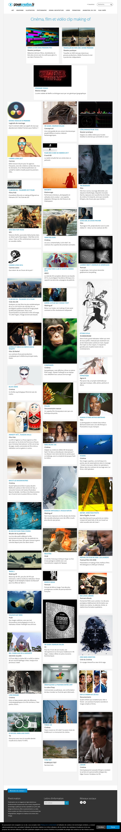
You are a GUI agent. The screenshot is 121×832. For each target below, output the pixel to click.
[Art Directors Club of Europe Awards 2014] (60, 260)
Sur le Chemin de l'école (89, 694)
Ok (66, 803)
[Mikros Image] (50, 575)
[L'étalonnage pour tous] (95, 114)
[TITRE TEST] (60, 749)
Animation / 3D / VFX (89, 10)
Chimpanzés (48, 365)
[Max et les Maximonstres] (24, 467)
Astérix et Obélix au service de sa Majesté (21, 348)
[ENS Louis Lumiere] (92, 583)
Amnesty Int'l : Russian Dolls (20, 435)
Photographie (42, 10)
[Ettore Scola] (95, 306)
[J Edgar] (95, 737)
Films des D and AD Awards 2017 (56, 153)
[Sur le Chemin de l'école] (93, 681)
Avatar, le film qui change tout (56, 303)
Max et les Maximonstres (18, 481)
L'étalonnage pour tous (89, 129)
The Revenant (85, 186)
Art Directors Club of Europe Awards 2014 (59, 270)
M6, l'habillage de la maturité (20, 653)
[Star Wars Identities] (95, 635)
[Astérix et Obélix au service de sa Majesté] (24, 334)
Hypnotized (84, 376)
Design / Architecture (56, 10)
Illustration (30, 10)
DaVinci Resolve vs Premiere (19, 121)
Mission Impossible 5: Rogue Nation (58, 511)
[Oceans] (95, 444)
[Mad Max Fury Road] (24, 216)
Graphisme (19, 10)
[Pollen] (58, 393)
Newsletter (91, 4)
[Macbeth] (60, 178)
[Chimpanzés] (60, 341)
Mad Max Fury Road (16, 230)
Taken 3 (11, 571)
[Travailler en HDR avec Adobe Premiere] (78, 37)
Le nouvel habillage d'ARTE (19, 733)
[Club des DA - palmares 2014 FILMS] (24, 288)
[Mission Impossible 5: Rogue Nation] (60, 487)
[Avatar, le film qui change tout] (55, 294)
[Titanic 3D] (60, 711)
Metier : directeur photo (89, 513)
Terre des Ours (50, 237)
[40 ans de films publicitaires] (24, 516)
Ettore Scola (85, 333)
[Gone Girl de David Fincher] (85, 213)
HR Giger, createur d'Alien (54, 126)
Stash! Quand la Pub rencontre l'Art (58, 685)
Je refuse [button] (101, 827)
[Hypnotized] (93, 365)
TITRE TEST (47, 760)
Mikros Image (49, 582)
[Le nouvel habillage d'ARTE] (24, 722)
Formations (76, 10)
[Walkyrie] (60, 540)
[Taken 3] (24, 560)
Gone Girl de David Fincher (90, 221)
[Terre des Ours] (60, 222)
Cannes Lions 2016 (16, 265)
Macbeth (47, 190)
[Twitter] (84, 802)
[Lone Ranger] (24, 682)
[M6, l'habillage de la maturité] (24, 642)
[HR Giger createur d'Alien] (60, 621)
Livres (68, 10)
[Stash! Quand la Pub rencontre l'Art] (60, 673)
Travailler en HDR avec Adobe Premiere (78, 48)
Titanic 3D (48, 725)
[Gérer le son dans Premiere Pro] (42, 37)
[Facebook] (81, 802)
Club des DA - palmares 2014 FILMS (22, 299)
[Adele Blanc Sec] (60, 432)
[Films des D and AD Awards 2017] (50, 147)
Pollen (47, 406)
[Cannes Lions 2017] (24, 146)
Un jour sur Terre (15, 615)
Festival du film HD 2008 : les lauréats (94, 557)
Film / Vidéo (102, 10)
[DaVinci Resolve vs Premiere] (16, 110)
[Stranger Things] (52, 76)
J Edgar (82, 765)
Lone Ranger (14, 695)
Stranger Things (41, 88)
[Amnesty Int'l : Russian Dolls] (24, 417)
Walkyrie (47, 554)
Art (13, 10)
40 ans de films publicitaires (20, 531)
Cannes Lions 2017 (16, 158)
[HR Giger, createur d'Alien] (60, 113)
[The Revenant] (95, 164)
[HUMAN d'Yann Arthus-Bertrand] (95, 404)
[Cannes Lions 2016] (14, 256)
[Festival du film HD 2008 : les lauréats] (95, 543)
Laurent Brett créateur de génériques (94, 265)
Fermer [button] (113, 827)
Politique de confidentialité (48, 825)
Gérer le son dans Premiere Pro (40, 48)
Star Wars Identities (87, 657)
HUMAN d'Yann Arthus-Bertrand (92, 417)
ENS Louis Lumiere (86, 596)
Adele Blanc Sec (50, 445)
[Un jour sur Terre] (24, 602)
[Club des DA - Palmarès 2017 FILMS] (14, 184)
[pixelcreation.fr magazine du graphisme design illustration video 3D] (21, 4)
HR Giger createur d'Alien (54, 644)
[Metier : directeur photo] (95, 494)
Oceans (83, 456)
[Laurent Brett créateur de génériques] (95, 249)
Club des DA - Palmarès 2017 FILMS (22, 190)
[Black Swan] (24, 375)
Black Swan (13, 387)
